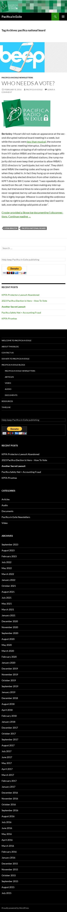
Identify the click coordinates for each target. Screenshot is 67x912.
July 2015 (6, 893)
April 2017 (7, 769)
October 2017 (9, 733)
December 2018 (10, 698)
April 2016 (7, 839)
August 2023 (8, 550)
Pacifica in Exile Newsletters (17, 77)
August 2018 (8, 704)
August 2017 (8, 745)
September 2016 (10, 810)
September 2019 (10, 686)
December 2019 (10, 668)
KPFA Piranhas (9, 318)
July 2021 (6, 597)
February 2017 (9, 780)
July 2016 (6, 822)
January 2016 (8, 857)
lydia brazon (10, 228)
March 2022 (8, 574)
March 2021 (8, 609)
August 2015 (8, 887)
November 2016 (10, 798)
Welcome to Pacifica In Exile (16, 340)
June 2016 (7, 828)
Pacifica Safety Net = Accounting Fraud (21, 312)
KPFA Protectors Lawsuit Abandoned (20, 294)
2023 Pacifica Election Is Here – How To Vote (24, 300)
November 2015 (10, 869)
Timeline (6, 407)
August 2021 (8, 591)
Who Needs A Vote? (28, 83)
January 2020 (8, 662)
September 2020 (10, 633)
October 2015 (9, 875)
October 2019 (9, 680)
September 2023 (10, 544)
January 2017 (8, 786)
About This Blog (10, 346)
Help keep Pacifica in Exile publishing (20, 259)
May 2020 (7, 645)
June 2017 (7, 757)
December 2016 (10, 792)
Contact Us (7, 352)
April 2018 (7, 709)
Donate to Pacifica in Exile (15, 358)
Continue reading (19, 216)
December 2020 (10, 621)
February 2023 (9, 556)
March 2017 (8, 774)
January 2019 (8, 692)
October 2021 (9, 585)
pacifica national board (34, 228)
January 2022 (8, 580)
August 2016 (8, 816)
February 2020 (9, 656)
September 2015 (10, 881)
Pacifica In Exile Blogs (13, 365)
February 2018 (9, 715)
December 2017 (10, 727)
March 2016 (8, 845)
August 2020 (8, 639)
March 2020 (8, 650)
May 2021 (7, 603)
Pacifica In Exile (12, 16)
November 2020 (10, 627)
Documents (11, 395)
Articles (9, 377)
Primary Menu (63, 17)
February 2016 (9, 851)
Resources (7, 401)
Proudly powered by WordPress (15, 908)
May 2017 (7, 763)
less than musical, (37, 141)
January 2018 (8, 721)
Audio (8, 389)
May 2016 (7, 834)
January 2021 (8, 615)
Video (8, 383)
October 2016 (9, 804)
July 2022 (6, 562)
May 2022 (7, 568)
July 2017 (6, 751)
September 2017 (10, 739)
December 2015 (10, 863)
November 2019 (10, 674)
